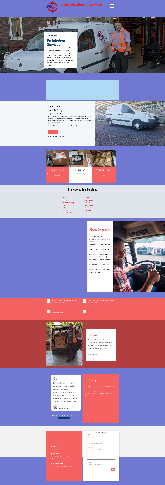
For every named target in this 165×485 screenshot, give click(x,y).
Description (90, 447)
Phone (89, 462)
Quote (53, 132)
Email (88, 441)
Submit (113, 469)
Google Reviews (64, 418)
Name (88, 434)
